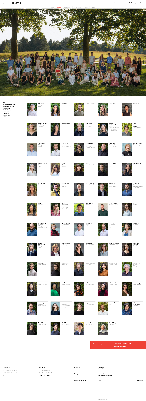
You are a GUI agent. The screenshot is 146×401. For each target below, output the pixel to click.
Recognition (67, 7)
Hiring (86, 7)
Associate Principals (9, 104)
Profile (52, 7)
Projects (116, 3)
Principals (6, 103)
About (141, 3)
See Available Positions (120, 346)
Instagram (101, 367)
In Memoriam (7, 117)
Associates (6, 108)
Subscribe (140, 380)
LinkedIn (101, 369)
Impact (124, 3)
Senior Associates (8, 106)
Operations (6, 115)
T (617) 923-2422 (8, 375)
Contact (93, 7)
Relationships (77, 7)
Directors (6, 113)
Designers (6, 112)
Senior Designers (8, 110)
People (59, 7)
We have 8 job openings (105, 375)
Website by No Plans (102, 399)
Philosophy (132, 3)
